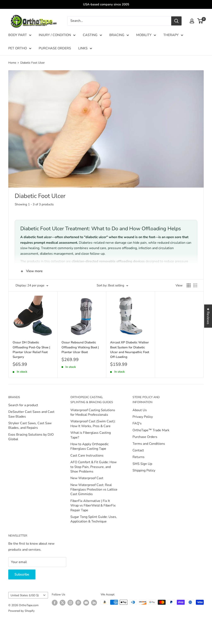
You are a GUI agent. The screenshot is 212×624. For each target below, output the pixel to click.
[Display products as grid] (188, 285)
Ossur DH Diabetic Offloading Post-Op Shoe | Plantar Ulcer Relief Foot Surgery (31, 349)
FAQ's (137, 423)
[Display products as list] (195, 285)
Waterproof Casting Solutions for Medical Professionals (92, 412)
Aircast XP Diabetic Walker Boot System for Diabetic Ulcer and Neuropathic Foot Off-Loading (129, 349)
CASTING (90, 35)
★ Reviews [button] (208, 316)
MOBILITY (144, 35)
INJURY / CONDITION (55, 35)
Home (12, 63)
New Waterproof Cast (86, 478)
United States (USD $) (25, 595)
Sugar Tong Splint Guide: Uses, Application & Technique (93, 519)
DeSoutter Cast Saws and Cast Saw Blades (31, 414)
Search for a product (23, 405)
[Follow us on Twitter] (62, 603)
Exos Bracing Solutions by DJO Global (31, 436)
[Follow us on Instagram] (70, 603)
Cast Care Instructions (87, 455)
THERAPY (171, 35)
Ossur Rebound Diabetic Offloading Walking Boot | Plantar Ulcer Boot (80, 347)
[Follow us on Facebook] (55, 603)
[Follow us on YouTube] (86, 603)
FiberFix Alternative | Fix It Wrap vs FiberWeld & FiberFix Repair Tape (93, 506)
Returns (138, 457)
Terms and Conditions (148, 443)
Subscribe (21, 574)
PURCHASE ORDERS (55, 48)
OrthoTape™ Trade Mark (150, 430)
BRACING (116, 35)
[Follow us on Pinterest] (78, 603)
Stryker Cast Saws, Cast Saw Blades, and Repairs (30, 425)
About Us (139, 410)
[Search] (176, 20)
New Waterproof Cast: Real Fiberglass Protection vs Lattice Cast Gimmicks (93, 490)
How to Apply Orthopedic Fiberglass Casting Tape (89, 446)
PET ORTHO (17, 48)
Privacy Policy (142, 416)
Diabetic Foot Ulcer (32, 63)
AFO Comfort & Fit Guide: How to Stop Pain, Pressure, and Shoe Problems (93, 467)
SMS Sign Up (142, 464)
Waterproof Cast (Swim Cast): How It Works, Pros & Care (93, 423)
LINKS (83, 48)
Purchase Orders (144, 437)
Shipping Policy (143, 470)
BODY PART (17, 35)
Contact (138, 450)
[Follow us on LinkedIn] (94, 603)
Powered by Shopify (21, 611)
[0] (200, 20)
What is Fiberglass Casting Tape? (90, 435)
